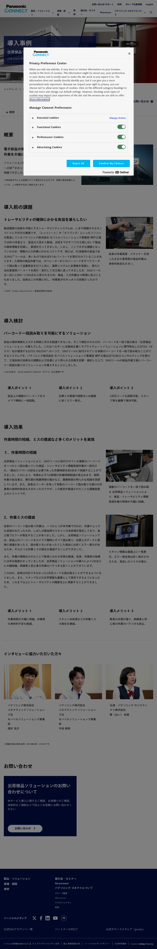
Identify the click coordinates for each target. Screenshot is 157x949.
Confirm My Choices (111, 163)
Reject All (78, 163)
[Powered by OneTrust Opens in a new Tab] (117, 173)
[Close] (129, 53)
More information (39, 99)
